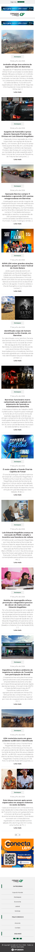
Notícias (17, 903)
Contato (17, 920)
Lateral (17, 898)
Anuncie (17, 915)
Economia (17, 894)
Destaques (17, 889)
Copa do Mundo (17, 884)
